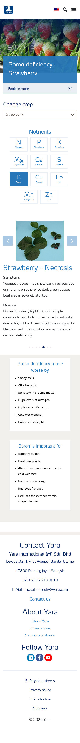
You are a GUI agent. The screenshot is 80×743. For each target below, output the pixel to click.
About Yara (40, 621)
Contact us (40, 599)
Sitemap (40, 708)
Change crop (18, 104)
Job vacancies (40, 628)
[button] (8, 241)
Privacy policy (40, 690)
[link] (19, 144)
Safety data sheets (40, 635)
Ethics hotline (40, 699)
